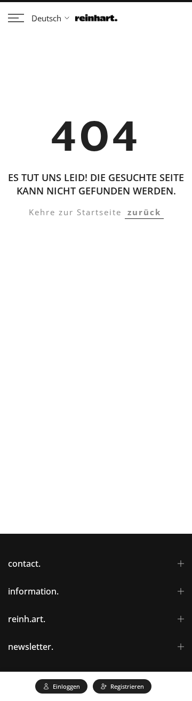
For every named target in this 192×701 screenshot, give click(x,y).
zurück (144, 212)
